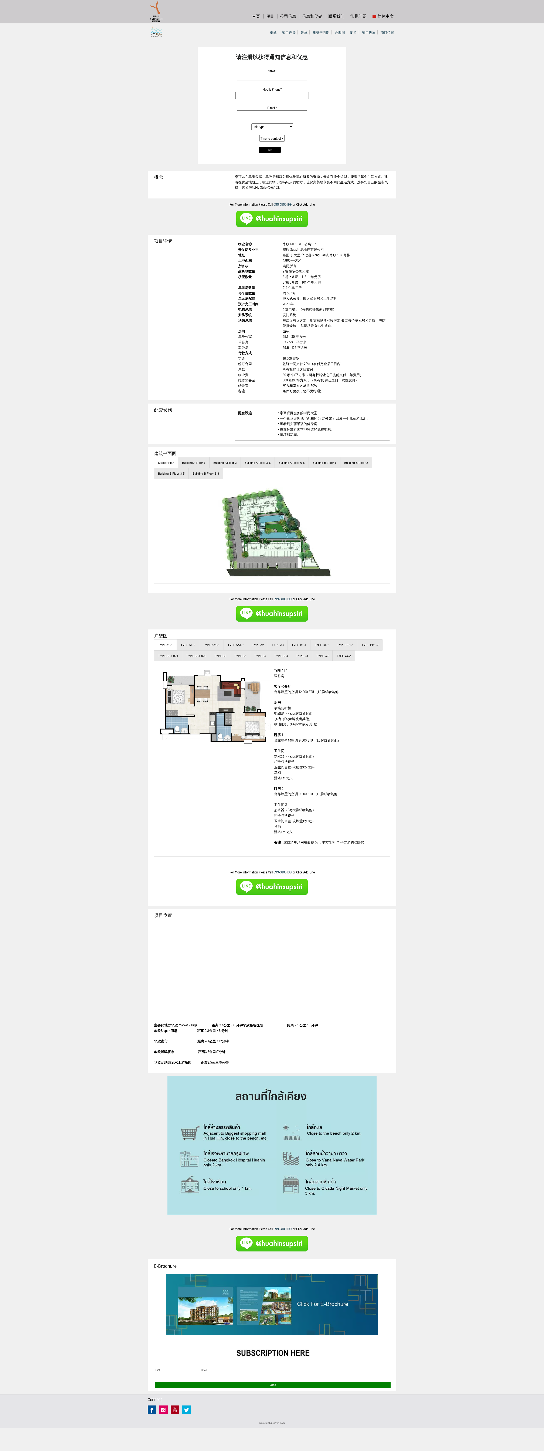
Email (204, 1370)
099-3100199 (282, 204)
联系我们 (336, 16)
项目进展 (368, 32)
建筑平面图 (321, 32)
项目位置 (387, 32)
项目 (270, 16)
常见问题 (358, 16)
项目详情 (289, 32)
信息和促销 (312, 16)
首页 (256, 16)
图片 (353, 32)
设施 (304, 32)
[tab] (166, 462)
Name (158, 1370)
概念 (273, 32)
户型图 (340, 32)
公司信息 (288, 16)
